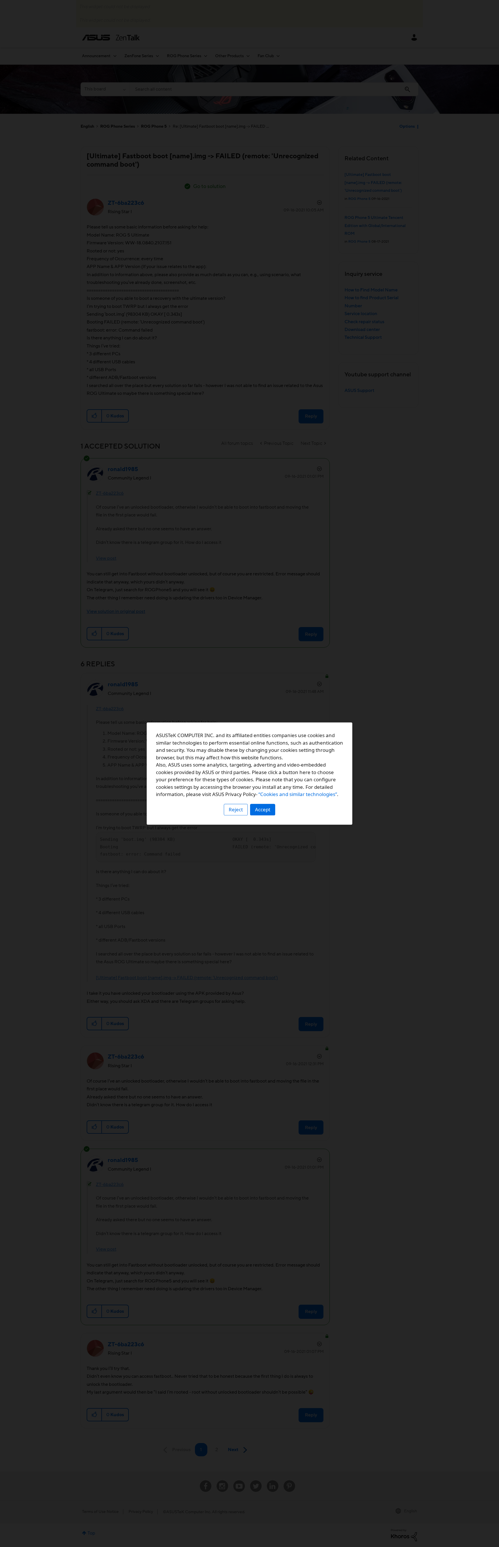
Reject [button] (236, 809)
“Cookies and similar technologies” (297, 794)
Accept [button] (262, 809)
